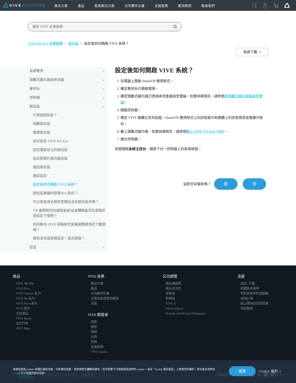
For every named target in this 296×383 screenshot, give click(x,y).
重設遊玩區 (41, 167)
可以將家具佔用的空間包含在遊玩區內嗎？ (66, 202)
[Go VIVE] (286, 5)
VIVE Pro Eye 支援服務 (45, 43)
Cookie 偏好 (268, 371)
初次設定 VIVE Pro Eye (50, 141)
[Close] (254, 5)
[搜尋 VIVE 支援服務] (172, 26)
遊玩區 (73, 43)
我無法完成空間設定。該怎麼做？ (59, 238)
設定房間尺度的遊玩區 (50, 158)
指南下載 (250, 52)
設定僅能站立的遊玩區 (50, 150)
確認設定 (40, 176)
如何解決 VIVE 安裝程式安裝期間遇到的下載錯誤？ (69, 227)
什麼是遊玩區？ (45, 115)
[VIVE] (23, 5)
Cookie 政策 (19, 373)
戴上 (205, 131)
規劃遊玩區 (41, 124)
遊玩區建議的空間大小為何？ (55, 193)
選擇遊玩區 (41, 132)
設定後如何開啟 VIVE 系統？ (55, 184)
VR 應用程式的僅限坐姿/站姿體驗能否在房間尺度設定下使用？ (69, 213)
